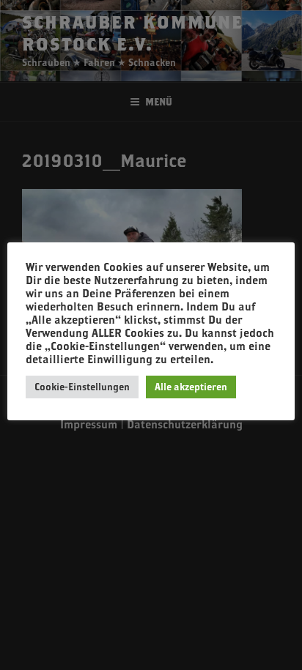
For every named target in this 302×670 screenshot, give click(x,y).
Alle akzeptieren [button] (191, 386)
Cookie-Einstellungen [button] (82, 386)
